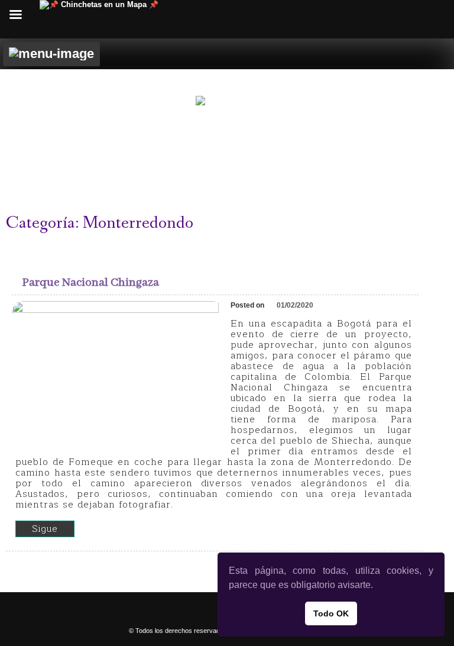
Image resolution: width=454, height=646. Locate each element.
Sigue (45, 529)
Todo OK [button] (331, 613)
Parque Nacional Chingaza (90, 282)
